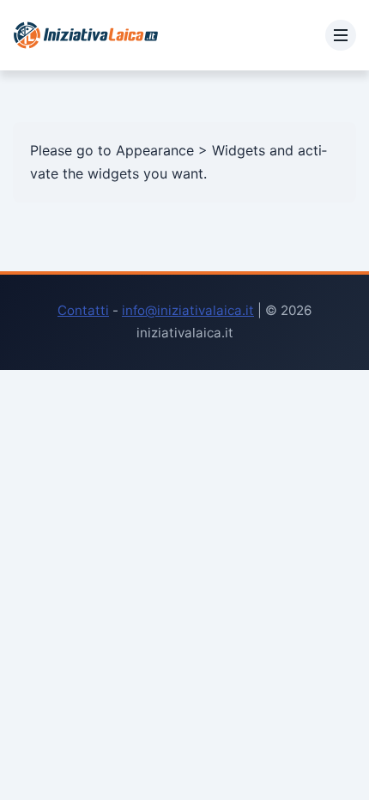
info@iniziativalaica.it (188, 310)
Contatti (83, 310)
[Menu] (340, 35)
